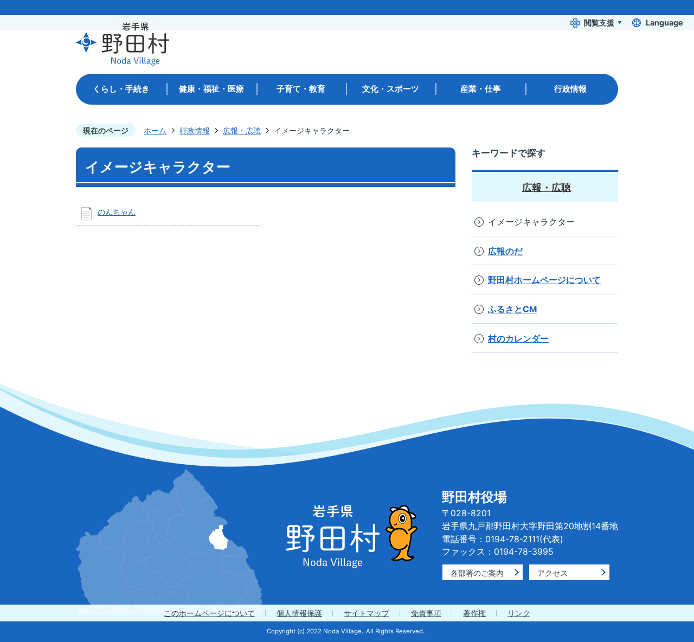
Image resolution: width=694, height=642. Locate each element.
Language (664, 22)
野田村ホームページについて (544, 280)
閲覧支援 (599, 22)
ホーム (155, 130)
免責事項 (426, 613)
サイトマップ (366, 613)
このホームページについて (209, 613)
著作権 (474, 613)
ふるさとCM (512, 309)
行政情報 (194, 130)
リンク (518, 613)
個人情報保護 (299, 613)
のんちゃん (117, 211)
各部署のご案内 (477, 572)
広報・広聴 (242, 130)
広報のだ (505, 251)
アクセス (552, 572)
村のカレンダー (518, 338)
